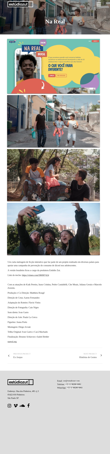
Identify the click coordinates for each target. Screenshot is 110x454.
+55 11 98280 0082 (73, 384)
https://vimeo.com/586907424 (35, 275)
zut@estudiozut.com (71, 381)
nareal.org (12, 341)
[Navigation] (98, 4)
